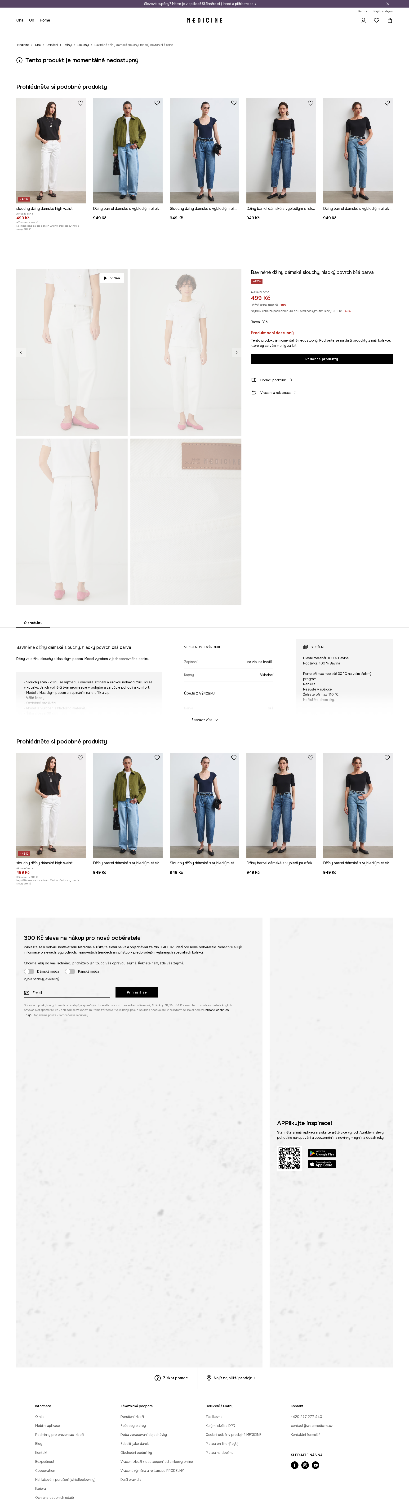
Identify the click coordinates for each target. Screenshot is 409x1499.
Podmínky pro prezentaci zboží (59, 1435)
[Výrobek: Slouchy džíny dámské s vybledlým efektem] (204, 150)
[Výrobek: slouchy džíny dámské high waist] (51, 150)
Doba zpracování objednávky (143, 1435)
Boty (55, 31)
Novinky (23, 31)
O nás (39, 1417)
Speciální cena (92, 31)
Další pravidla (130, 1479)
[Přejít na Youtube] (315, 1465)
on (32, 20)
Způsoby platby (133, 1426)
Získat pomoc (175, 1378)
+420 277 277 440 (306, 1417)
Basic (112, 31)
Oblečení (40, 31)
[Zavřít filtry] (387, 4)
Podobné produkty (321, 359)
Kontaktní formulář (305, 1435)
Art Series (129, 31)
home (45, 20)
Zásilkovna (214, 1417)
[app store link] (322, 1165)
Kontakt (41, 1453)
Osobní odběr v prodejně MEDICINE (233, 1435)
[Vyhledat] (350, 20)
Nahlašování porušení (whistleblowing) (65, 1479)
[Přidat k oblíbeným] (80, 102)
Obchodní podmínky (136, 1453)
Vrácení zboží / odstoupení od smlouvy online (156, 1461)
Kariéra (40, 1488)
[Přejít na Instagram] (305, 1465)
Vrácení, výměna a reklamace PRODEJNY (152, 1470)
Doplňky (70, 31)
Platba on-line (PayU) (222, 1444)
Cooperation (45, 1470)
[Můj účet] (363, 20)
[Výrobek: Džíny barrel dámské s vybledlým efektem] (128, 150)
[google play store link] (322, 1154)
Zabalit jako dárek (134, 1444)
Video (115, 278)
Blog (38, 1444)
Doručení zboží (132, 1417)
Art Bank (147, 31)
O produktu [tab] (33, 623)
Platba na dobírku (219, 1453)
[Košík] (389, 20)
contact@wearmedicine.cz (312, 1426)
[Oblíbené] (376, 20)
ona (20, 20)
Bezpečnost (44, 1461)
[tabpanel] (204, 676)
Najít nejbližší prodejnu (234, 1378)
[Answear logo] (204, 20)
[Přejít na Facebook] (294, 1465)
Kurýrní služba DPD (220, 1426)
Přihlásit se (137, 992)
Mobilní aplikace (47, 1426)
